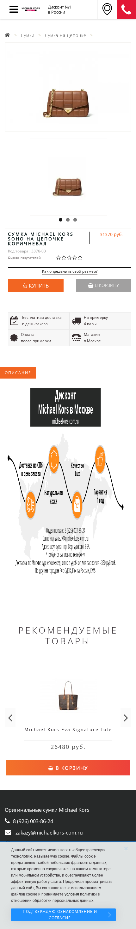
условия (72, 894)
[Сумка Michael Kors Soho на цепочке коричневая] (68, 87)
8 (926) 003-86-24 (33, 821)
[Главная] (7, 35)
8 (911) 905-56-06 (126, 9)
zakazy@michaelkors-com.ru (49, 832)
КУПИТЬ (39, 285)
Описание (18, 372)
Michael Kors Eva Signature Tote (68, 729)
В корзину (107, 285)
